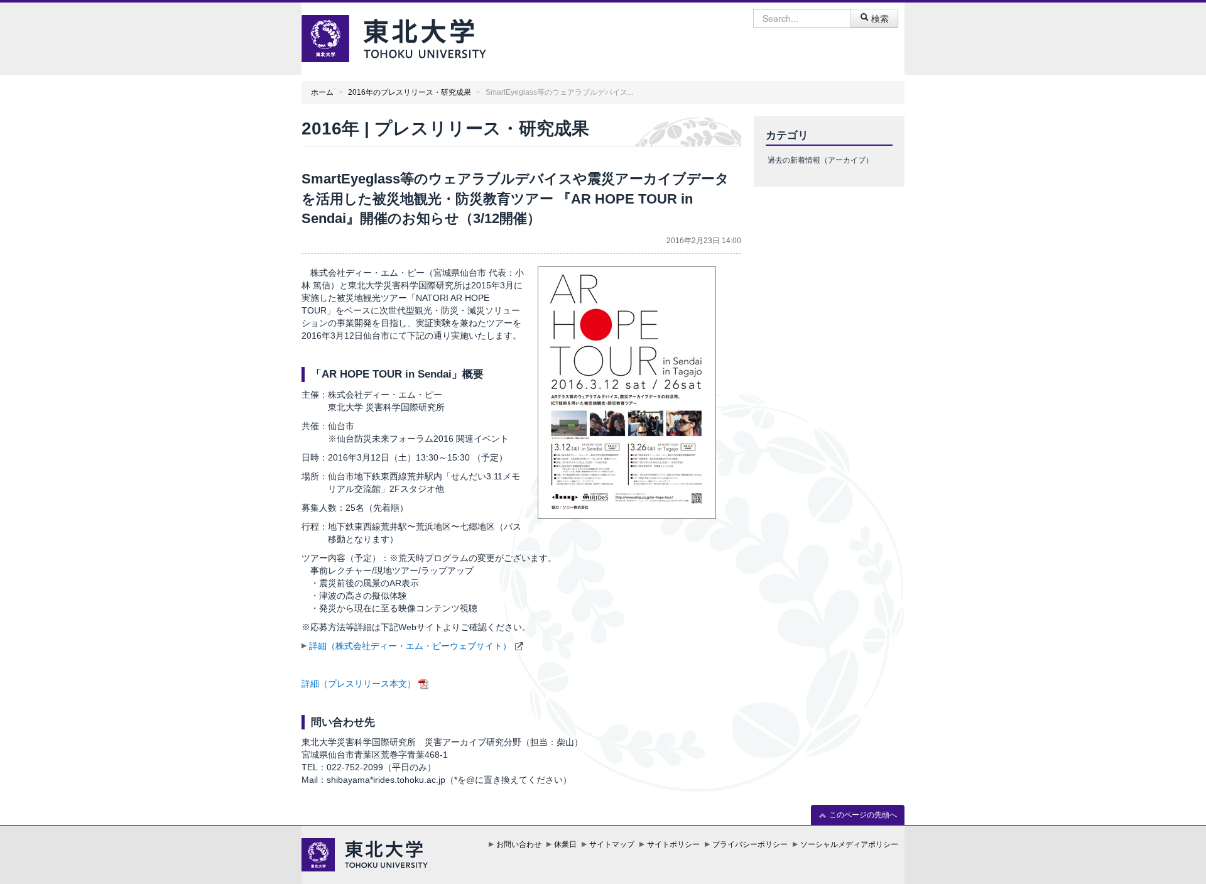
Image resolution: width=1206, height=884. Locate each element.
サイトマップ (611, 844)
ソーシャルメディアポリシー (849, 844)
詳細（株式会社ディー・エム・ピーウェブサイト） (410, 646)
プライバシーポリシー (750, 844)
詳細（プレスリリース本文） (359, 684)
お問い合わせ (518, 844)
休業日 (565, 844)
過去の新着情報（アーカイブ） (820, 160)
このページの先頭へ (862, 814)
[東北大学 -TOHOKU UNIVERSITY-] (394, 37)
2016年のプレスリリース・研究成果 (409, 92)
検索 (879, 18)
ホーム (322, 92)
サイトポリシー (673, 844)
